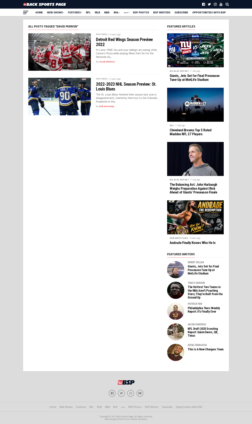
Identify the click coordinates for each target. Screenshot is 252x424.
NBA (107, 12)
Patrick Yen (195, 304)
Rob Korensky (106, 106)
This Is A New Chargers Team (206, 349)
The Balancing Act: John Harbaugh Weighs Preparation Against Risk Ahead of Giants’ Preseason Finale (193, 188)
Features (74, 12)
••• (126, 12)
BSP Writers (161, 12)
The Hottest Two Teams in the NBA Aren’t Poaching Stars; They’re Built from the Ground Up (205, 292)
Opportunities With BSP (209, 12)
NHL (116, 12)
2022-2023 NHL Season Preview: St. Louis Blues (126, 86)
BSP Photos (141, 12)
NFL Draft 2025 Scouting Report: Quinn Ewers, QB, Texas (203, 332)
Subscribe (181, 12)
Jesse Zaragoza (197, 345)
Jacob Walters (107, 62)
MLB (97, 12)
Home (39, 12)
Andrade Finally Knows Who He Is (192, 243)
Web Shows (55, 12)
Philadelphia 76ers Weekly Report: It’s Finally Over (204, 309)
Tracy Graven (196, 283)
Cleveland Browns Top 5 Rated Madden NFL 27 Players (190, 132)
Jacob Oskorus (197, 324)
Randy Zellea (196, 262)
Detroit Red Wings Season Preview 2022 (124, 42)
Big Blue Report (179, 71)
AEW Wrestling (179, 238)
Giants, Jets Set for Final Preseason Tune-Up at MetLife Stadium (195, 78)
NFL (88, 12)
